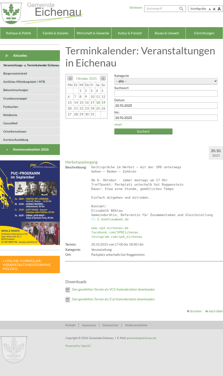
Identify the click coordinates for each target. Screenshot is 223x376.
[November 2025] (103, 79)
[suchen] (182, 9)
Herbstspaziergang (81, 162)
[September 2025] (70, 79)
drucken (196, 311)
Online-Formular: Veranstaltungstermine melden (27, 265)
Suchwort (121, 88)
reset (118, 124)
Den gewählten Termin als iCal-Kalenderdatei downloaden (113, 299)
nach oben (216, 311)
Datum (119, 100)
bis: (117, 112)
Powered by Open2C (78, 346)
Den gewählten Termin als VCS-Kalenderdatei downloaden (113, 289)
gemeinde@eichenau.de (141, 338)
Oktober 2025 (86, 78)
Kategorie (121, 76)
